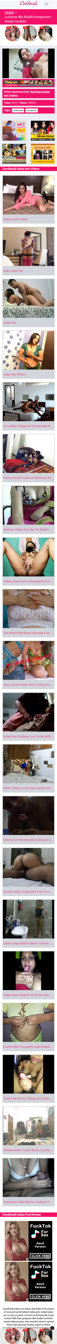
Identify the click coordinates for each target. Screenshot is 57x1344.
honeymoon (31, 110)
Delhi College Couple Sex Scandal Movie (28, 788)
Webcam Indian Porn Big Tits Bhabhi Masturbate (29, 529)
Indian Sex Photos (14, 374)
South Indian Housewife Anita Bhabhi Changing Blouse (29, 1046)
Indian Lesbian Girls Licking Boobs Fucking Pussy (29, 581)
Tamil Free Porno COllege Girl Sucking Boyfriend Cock (29, 1098)
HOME (9, 12)
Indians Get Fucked (15, 219)
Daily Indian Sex (13, 270)
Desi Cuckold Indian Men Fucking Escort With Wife (29, 684)
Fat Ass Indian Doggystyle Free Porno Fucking (29, 891)
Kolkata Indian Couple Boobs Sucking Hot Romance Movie (29, 1150)
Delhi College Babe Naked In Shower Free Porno (29, 943)
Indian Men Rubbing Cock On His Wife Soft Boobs (29, 736)
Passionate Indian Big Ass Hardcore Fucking (29, 1201)
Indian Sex (9, 322)
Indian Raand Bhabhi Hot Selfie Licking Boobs (29, 994)
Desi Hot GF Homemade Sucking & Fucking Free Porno (29, 839)
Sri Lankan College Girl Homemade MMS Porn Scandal (29, 426)
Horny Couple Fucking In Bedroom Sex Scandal (29, 477)
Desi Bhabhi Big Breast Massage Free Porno (29, 632)
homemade (18, 110)
